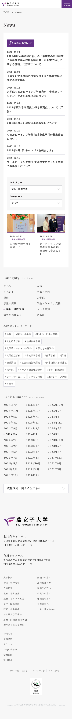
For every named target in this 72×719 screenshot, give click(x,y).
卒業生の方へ (44, 593)
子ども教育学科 (45, 348)
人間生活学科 (13, 355)
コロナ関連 (43, 309)
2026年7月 (10, 405)
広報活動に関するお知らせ (24, 488)
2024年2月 (10, 440)
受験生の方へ (44, 577)
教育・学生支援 (11, 593)
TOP (6, 12)
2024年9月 (10, 428)
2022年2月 (33, 457)
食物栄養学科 (33, 355)
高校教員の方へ (45, 582)
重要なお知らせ (12, 315)
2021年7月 (10, 469)
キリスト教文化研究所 (30, 369)
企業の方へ (43, 603)
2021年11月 (10, 463)
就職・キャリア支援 (13, 598)
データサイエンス (15, 377)
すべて (7, 286)
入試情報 (8, 587)
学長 (8, 334)
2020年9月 (33, 475)
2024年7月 (55, 428)
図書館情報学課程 (30, 362)
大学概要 (8, 577)
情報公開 (8, 654)
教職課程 (11, 362)
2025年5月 (55, 416)
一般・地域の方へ (46, 609)
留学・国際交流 (15, 309)
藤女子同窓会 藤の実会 (15, 619)
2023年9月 (10, 446)
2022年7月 (10, 457)
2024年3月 (55, 434)
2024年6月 (13, 434)
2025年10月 (33, 410)
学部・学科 (43, 291)
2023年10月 (55, 440)
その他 (41, 315)
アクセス (8, 644)
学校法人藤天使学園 (13, 624)
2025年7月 (33, 416)
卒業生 (9, 384)
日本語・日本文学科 (46, 334)
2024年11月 (55, 422)
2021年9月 (55, 463)
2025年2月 (33, 422)
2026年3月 (33, 405)
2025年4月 (10, 422)
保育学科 (50, 355)
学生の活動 (10, 303)
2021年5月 (55, 469)
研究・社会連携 (11, 609)
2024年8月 (33, 428)
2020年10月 (11, 475)
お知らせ (8, 633)
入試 (39, 286)
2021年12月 (55, 457)
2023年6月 (10, 452)
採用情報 (8, 659)
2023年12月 (33, 440)
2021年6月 (32, 469)
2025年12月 (55, 405)
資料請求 (8, 638)
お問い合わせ (10, 649)
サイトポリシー (55, 671)
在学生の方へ (44, 587)
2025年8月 (10, 416)
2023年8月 (33, 446)
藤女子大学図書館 (12, 614)
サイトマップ (39, 671)
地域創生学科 (33, 341)
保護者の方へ (44, 598)
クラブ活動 (36, 377)
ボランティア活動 (57, 377)
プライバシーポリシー (20, 671)
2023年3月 (33, 452)
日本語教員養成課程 (56, 362)
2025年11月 (10, 410)
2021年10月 (33, 463)
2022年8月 (55, 452)
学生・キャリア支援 (49, 303)
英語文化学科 (24, 334)
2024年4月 (33, 434)
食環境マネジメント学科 (19, 348)
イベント (8, 291)
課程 (6, 297)
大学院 (41, 297)
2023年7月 (55, 446)
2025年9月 (55, 410)
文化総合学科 (13, 341)
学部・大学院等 (11, 582)
